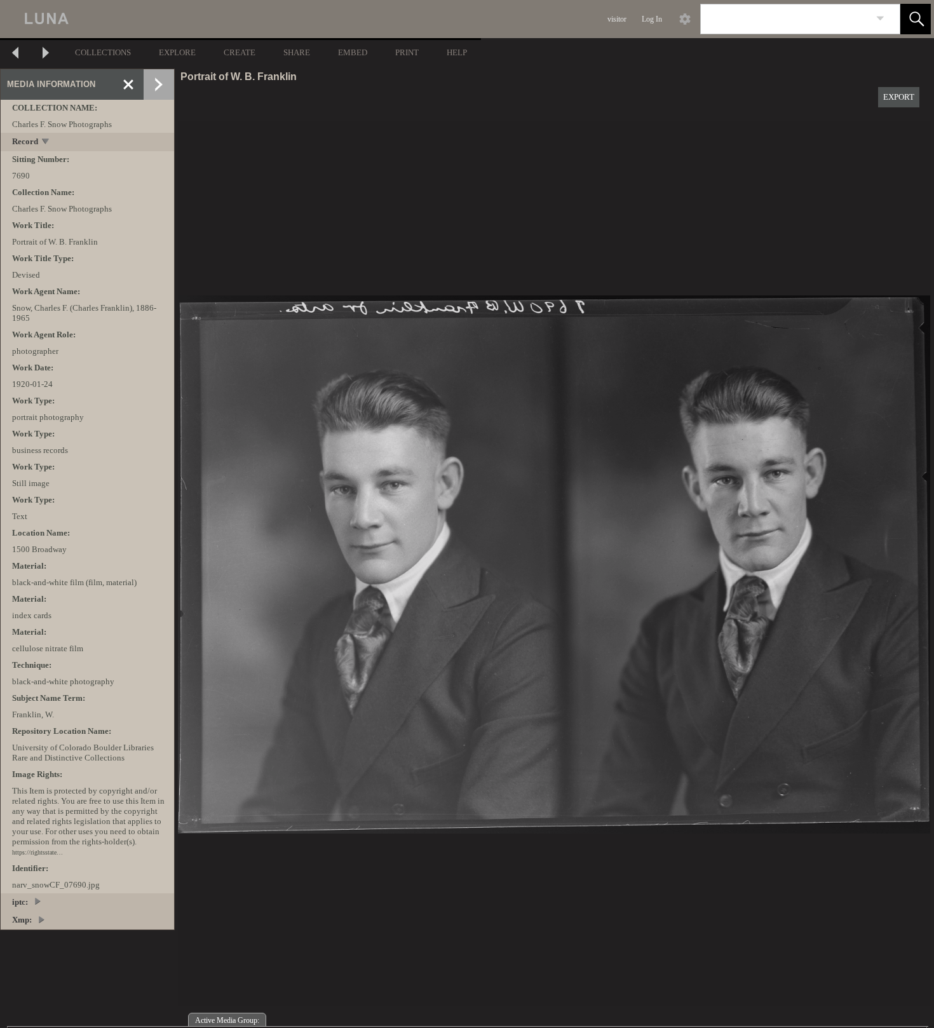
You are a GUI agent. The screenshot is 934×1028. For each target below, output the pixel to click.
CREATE (239, 52)
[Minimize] (128, 84)
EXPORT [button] (898, 97)
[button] (915, 19)
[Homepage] (239, 19)
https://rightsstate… (37, 852)
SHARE (296, 52)
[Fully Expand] (159, 84)
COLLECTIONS (103, 52)
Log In (652, 19)
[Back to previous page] (15, 54)
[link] (880, 19)
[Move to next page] (45, 54)
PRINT (407, 52)
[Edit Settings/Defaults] (685, 19)
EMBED (352, 52)
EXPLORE (177, 52)
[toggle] (46, 142)
